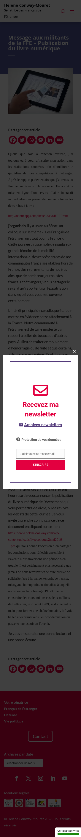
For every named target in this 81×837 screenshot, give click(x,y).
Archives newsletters (43, 424)
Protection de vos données (41, 440)
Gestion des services (68, 830)
